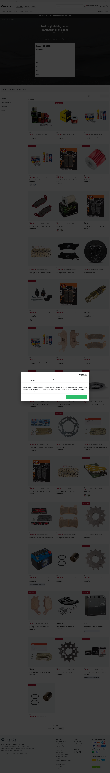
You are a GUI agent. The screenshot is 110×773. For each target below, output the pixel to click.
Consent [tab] (32, 380)
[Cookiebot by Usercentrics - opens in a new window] (80, 375)
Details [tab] (55, 379)
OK (76, 397)
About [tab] (77, 379)
